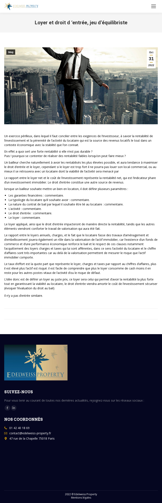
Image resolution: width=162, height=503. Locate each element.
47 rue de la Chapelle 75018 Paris (32, 438)
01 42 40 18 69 (19, 428)
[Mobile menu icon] (153, 6)
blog (10, 52)
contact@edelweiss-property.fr (30, 433)
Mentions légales (81, 497)
